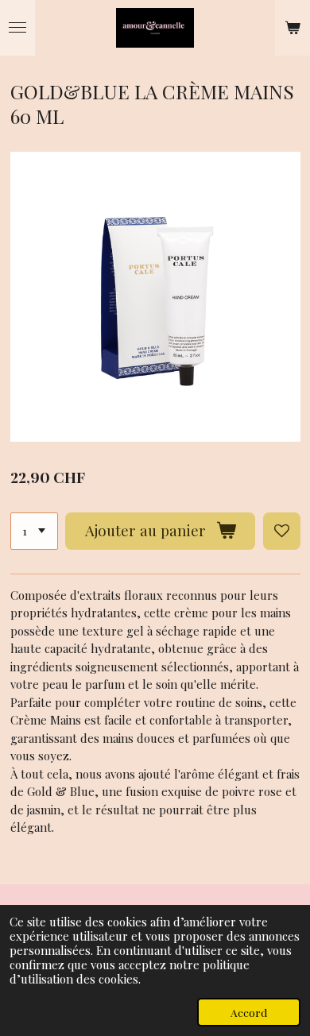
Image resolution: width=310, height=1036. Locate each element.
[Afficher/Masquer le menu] (17, 28)
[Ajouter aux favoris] (281, 531)
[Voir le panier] (292, 28)
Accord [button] (249, 1012)
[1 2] (34, 531)
